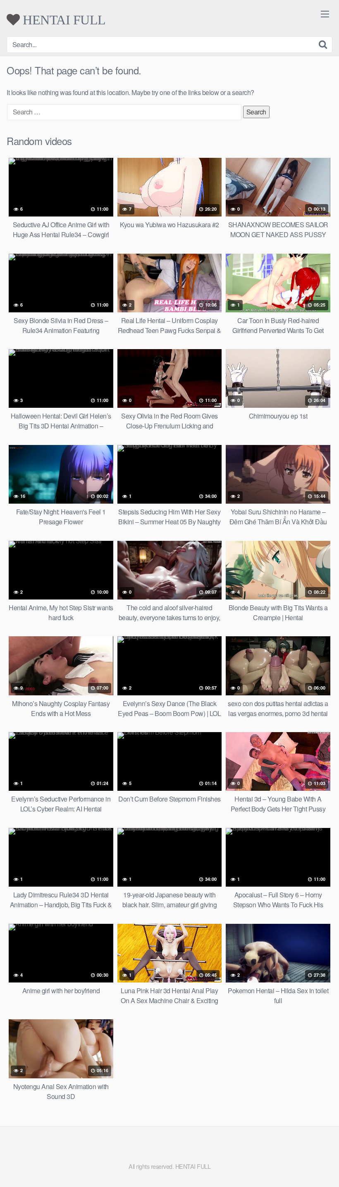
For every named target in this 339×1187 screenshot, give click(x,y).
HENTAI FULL (63, 19)
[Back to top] (316, 1160)
